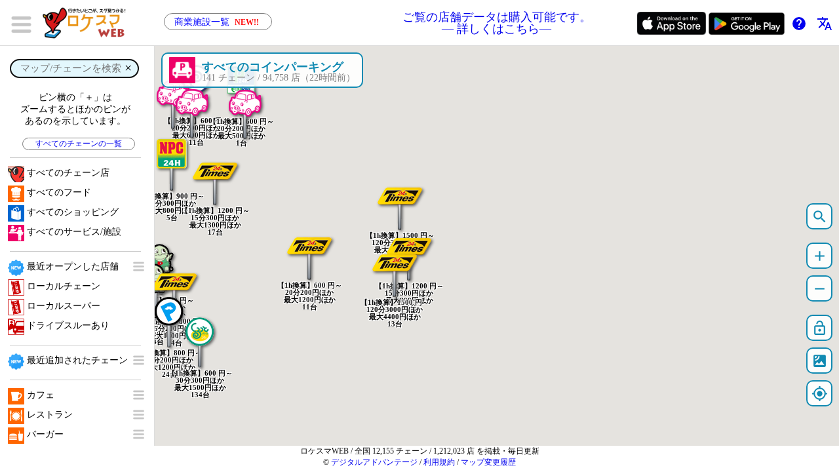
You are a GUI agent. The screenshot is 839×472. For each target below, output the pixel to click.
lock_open (819, 328)
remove (819, 289)
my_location (819, 393)
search (819, 216)
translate (824, 23)
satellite (819, 361)
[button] (215, 173)
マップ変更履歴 (488, 462)
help (799, 23)
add (819, 256)
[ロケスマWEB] (88, 23)
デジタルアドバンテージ (374, 462)
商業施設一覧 (216, 22)
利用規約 (439, 462)
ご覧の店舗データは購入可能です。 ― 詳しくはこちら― (496, 23)
